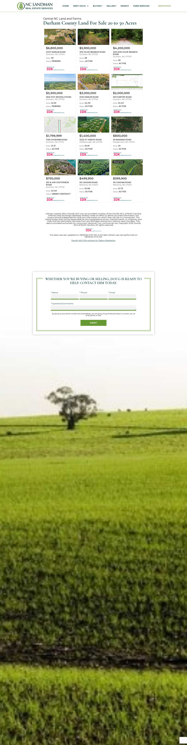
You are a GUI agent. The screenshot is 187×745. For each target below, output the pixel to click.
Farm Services (141, 6)
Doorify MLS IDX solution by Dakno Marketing (93, 240)
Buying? (97, 6)
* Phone (83, 292)
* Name (54, 292)
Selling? (111, 6)
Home (65, 6)
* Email (111, 292)
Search (125, 6)
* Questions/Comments (62, 303)
